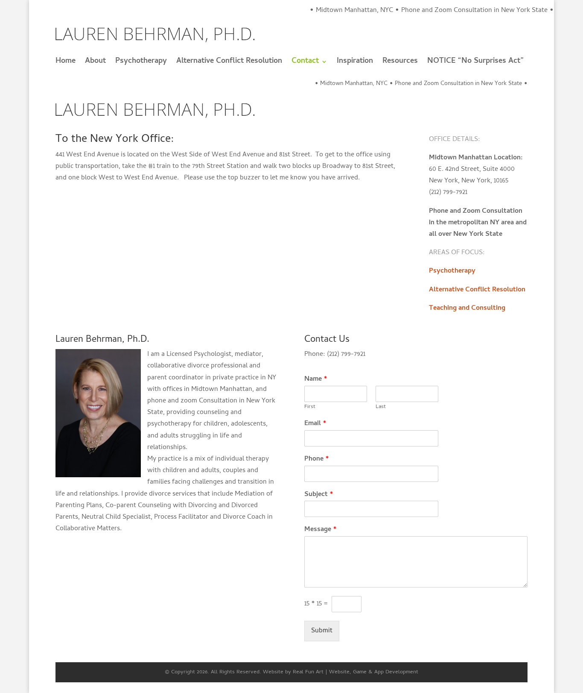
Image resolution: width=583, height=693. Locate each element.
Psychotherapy (141, 63)
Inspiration (355, 63)
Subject (318, 494)
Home (65, 63)
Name (315, 379)
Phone (316, 459)
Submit (321, 631)
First (309, 407)
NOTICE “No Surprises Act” (475, 63)
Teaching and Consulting (467, 308)
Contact (305, 63)
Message (320, 530)
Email (315, 424)
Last (381, 407)
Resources (400, 63)
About (95, 63)
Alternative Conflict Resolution (229, 63)
